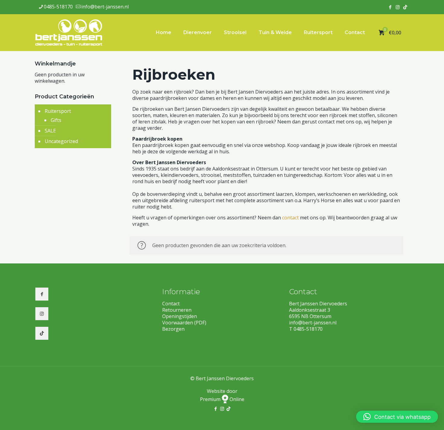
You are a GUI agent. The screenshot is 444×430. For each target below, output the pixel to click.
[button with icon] (41, 294)
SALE (50, 130)
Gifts (56, 120)
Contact (171, 303)
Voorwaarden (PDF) (184, 322)
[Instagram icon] (397, 7)
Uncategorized (61, 141)
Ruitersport (58, 111)
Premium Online (222, 399)
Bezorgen (173, 329)
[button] (397, 417)
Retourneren (176, 310)
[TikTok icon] (405, 7)
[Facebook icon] (390, 7)
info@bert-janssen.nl (105, 6)
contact (290, 217)
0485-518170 (58, 6)
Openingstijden (179, 316)
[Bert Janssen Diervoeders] (68, 32)
